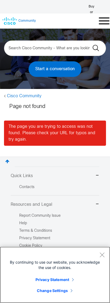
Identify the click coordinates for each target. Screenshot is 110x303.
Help (23, 223)
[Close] (102, 254)
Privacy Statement (52, 279)
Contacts (26, 187)
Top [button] (7, 161)
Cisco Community (24, 96)
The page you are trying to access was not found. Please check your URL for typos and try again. (52, 133)
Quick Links (22, 176)
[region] (55, 275)
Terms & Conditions (35, 231)
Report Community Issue (40, 216)
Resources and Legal (31, 205)
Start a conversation (55, 69)
